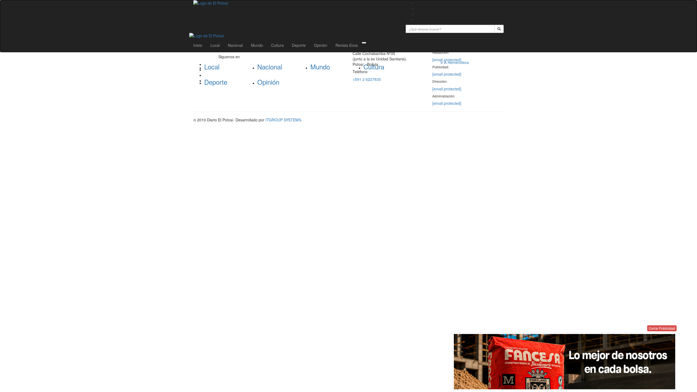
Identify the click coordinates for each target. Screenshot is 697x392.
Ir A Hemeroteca (455, 62)
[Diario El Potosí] (295, 3)
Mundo (257, 45)
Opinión (320, 45)
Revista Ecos (346, 45)
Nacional (235, 45)
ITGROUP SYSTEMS (283, 119)
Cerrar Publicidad (662, 328)
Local (215, 45)
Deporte (299, 45)
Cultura (277, 45)
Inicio (197, 45)
